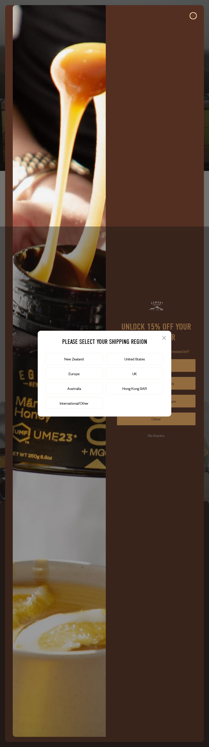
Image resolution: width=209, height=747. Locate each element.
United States (134, 358)
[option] (74, 358)
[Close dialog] (193, 16)
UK (134, 373)
